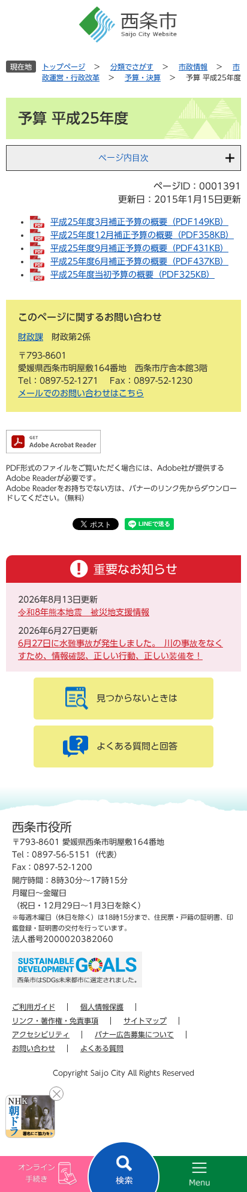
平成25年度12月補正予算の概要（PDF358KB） (142, 235)
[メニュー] (185, 1174)
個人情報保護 (101, 1006)
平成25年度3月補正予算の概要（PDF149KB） (139, 222)
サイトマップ (145, 1020)
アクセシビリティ (41, 1034)
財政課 (30, 337)
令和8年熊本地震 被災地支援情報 (83, 612)
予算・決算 (143, 77)
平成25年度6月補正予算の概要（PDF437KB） (139, 261)
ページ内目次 (123, 157)
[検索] (123, 1166)
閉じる (56, 1093)
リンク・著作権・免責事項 (55, 1020)
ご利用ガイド (33, 1006)
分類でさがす (131, 66)
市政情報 (193, 66)
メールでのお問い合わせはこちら (81, 393)
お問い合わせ (33, 1048)
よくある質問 (101, 1048)
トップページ (63, 66)
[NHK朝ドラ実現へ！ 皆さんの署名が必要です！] (30, 1116)
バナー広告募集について (134, 1034)
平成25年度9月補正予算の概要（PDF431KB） (139, 248)
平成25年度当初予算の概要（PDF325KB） (132, 274)
